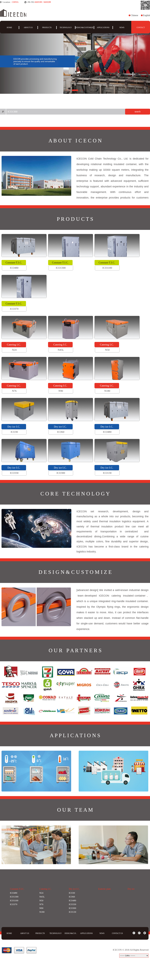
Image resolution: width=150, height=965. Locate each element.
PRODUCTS (47, 28)
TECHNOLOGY (66, 28)
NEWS (121, 28)
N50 (41, 900)
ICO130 (72, 912)
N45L (42, 897)
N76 (41, 904)
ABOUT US (28, 28)
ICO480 (13, 893)
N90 (41, 908)
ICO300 (72, 908)
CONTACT (141, 28)
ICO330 (72, 904)
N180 (42, 912)
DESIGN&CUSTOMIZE (84, 28)
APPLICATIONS (103, 28)
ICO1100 (14, 900)
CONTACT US (117, 933)
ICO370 (13, 904)
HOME (9, 28)
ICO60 (72, 897)
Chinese (134, 15)
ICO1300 (14, 897)
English (146, 15)
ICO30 (72, 893)
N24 (41, 893)
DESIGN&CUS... (71, 933)
